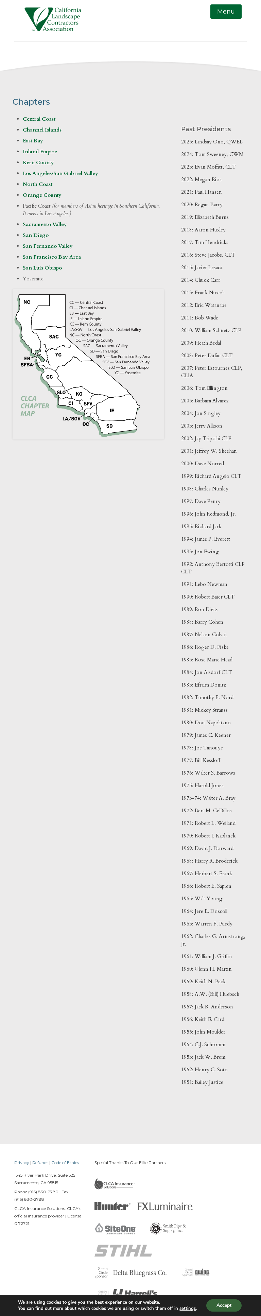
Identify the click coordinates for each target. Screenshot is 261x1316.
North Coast (37, 184)
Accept (223, 1305)
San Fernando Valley (48, 246)
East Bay (33, 140)
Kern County (38, 162)
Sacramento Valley (45, 224)
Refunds (40, 1162)
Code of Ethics (65, 1162)
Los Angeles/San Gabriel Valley (60, 173)
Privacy (21, 1162)
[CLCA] (52, 20)
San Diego (36, 235)
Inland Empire (40, 151)
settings (187, 1308)
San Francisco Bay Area (52, 257)
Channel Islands (42, 129)
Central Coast (39, 119)
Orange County (42, 195)
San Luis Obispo (42, 267)
